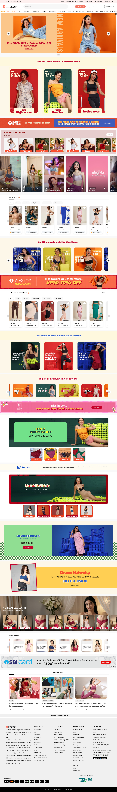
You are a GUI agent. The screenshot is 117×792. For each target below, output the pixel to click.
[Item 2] (50, 454)
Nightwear (37, 734)
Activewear (37, 737)
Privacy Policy (58, 734)
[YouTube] (105, 755)
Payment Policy (58, 747)
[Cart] (99, 6)
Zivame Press (77, 750)
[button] (66, 6)
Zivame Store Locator (79, 747)
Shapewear (37, 742)
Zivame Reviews (78, 758)
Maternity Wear (38, 747)
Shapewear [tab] (58, 203)
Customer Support (59, 750)
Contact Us (81, 1)
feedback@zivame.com (104, 750)
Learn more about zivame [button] (57, 715)
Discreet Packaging (59, 745)
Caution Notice (58, 752)
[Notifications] (90, 6)
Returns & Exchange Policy (61, 740)
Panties (36, 740)
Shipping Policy (58, 732)
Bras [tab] (18, 203)
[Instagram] (98, 755)
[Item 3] (64, 454)
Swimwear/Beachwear (40, 758)
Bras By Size (76, 740)
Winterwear (37, 745)
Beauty (36, 750)
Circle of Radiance (78, 760)
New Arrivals (37, 729)
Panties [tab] (26, 203)
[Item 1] (36, 454)
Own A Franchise (78, 755)
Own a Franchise (108, 1)
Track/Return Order (71, 1)
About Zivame (77, 729)
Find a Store (76, 771)
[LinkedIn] (108, 755)
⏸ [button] (115, 14)
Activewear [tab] (47, 203)
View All (110, 134)
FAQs (74, 768)
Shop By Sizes (77, 742)
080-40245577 (101, 745)
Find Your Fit (77, 734)
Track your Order (59, 742)
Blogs (62, 1)
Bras (35, 732)
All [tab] (11, 203)
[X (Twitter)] (96, 755)
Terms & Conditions (60, 737)
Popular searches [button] (57, 719)
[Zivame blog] (103, 755)
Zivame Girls (37, 752)
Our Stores (89, 1)
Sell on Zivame (98, 1)
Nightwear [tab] (36, 203)
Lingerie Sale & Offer (40, 755)
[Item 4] (79, 454)
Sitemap (75, 765)
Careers (75, 763)
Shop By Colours (78, 745)
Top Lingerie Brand (39, 760)
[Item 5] (86, 511)
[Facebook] (94, 755)
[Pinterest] (101, 755)
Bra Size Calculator (78, 737)
